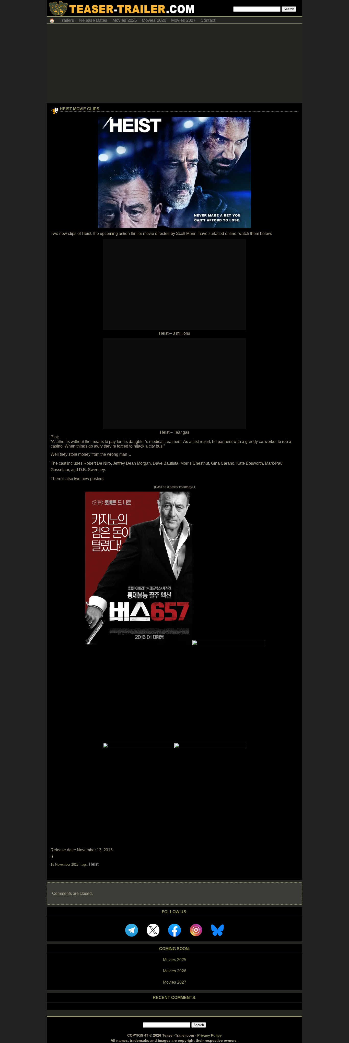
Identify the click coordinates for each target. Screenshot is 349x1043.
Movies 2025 (124, 20)
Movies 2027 (183, 20)
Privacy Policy (209, 1035)
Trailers (67, 20)
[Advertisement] (174, 64)
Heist (93, 864)
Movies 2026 (154, 20)
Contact (208, 20)
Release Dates (93, 20)
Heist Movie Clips (79, 109)
